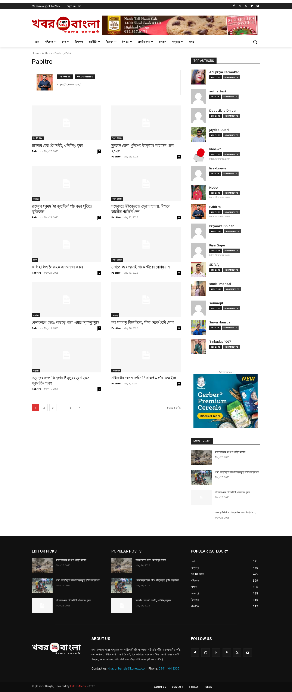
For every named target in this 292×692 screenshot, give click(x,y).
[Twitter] (245, 6)
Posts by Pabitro (64, 53)
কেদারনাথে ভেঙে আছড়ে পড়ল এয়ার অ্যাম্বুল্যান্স (65, 322)
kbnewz (215, 149)
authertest (217, 91)
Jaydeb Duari (219, 130)
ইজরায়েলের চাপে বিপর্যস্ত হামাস (230, 452)
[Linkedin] (216, 652)
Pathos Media (78, 686)
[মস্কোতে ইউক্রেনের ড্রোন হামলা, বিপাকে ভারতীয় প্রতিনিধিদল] (146, 183)
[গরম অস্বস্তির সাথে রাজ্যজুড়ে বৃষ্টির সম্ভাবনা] (201, 477)
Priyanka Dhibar (221, 226)
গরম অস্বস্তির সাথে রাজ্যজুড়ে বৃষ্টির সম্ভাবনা (237, 472)
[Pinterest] (227, 652)
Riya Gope (217, 245)
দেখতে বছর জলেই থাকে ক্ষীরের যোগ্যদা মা (141, 267)
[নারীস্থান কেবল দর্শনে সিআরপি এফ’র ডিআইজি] (146, 355)
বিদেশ (35, 259)
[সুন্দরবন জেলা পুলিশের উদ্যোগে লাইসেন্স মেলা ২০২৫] (146, 122)
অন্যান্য (35, 198)
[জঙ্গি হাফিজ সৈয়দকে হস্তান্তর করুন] (66, 244)
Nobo (213, 187)
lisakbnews (217, 168)
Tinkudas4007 (220, 341)
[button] (255, 42)
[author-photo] (47, 82)
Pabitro (36, 151)
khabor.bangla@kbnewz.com (127, 668)
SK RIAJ (214, 264)
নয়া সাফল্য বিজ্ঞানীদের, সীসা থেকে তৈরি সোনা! (143, 322)
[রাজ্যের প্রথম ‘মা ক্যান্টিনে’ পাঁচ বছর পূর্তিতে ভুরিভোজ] (66, 183)
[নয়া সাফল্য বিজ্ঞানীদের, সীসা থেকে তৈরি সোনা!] (146, 299)
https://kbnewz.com (219, 158)
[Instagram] (239, 6)
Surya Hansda (219, 322)
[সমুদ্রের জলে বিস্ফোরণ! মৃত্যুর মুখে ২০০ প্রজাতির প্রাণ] (66, 355)
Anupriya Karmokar (224, 72)
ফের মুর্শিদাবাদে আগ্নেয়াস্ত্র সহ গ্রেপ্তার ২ (235, 512)
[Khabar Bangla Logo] (66, 24)
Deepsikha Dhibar (223, 110)
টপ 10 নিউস (37, 138)
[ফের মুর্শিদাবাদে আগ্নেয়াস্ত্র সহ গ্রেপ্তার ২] (201, 517)
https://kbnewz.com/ (68, 84)
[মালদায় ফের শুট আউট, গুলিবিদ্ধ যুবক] (66, 122)
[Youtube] (257, 6)
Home (35, 53)
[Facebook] (234, 6)
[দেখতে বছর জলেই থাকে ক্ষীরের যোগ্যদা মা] (146, 244)
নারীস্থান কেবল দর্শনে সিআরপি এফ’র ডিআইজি (144, 377)
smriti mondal (220, 284)
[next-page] (79, 407)
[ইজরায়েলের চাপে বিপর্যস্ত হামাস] (201, 457)
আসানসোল (116, 370)
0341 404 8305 (169, 668)
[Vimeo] (251, 6)
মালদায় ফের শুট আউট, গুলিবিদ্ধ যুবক (57, 145)
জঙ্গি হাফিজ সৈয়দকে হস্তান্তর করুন (57, 267)
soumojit (216, 303)
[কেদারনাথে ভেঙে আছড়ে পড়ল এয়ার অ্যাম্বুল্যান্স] (66, 299)
